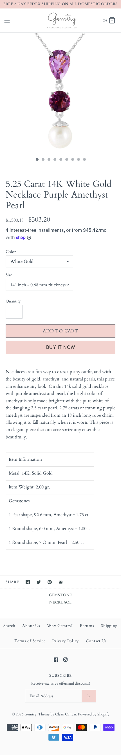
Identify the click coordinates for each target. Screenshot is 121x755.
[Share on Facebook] (28, 582)
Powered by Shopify (93, 714)
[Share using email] (61, 582)
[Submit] (89, 696)
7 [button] (72, 160)
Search (9, 625)
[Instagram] (65, 659)
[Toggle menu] (7, 20)
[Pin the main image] (50, 582)
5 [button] (60, 160)
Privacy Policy (65, 641)
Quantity (13, 301)
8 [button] (78, 160)
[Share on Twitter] (39, 582)
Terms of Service (29, 641)
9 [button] (84, 160)
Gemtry (30, 714)
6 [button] (66, 160)
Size (9, 275)
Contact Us (96, 641)
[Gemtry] (61, 20)
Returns (87, 625)
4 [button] (54, 160)
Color (11, 251)
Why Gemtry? (60, 625)
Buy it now (60, 347)
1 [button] (37, 160)
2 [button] (43, 160)
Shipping (109, 625)
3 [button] (48, 160)
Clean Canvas (65, 714)
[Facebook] (56, 659)
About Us (31, 625)
